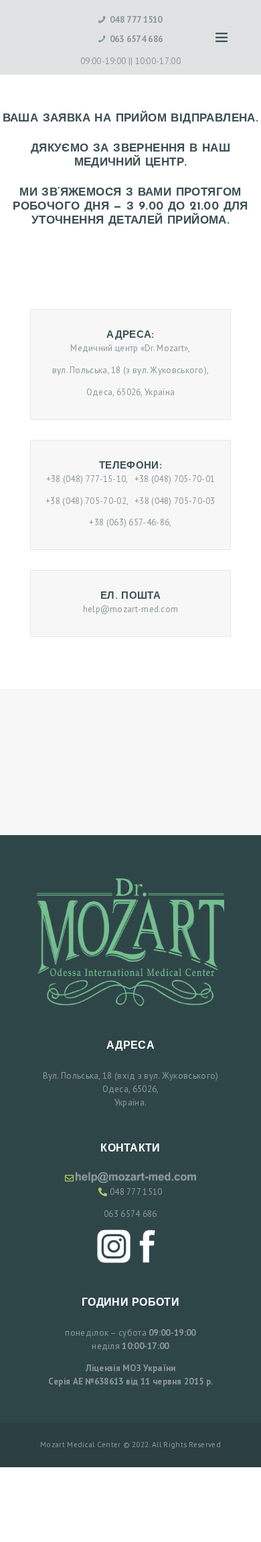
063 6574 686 (130, 1214)
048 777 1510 (136, 1192)
